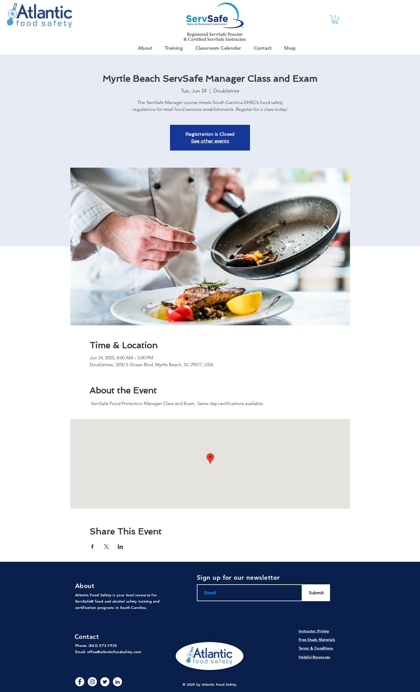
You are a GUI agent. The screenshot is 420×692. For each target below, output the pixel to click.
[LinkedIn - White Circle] (117, 681)
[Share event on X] (106, 546)
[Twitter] (104, 681)
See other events (210, 141)
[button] (288, 48)
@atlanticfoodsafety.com (119, 651)
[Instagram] (92, 681)
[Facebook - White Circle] (79, 681)
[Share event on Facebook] (92, 546)
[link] (335, 19)
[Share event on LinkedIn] (120, 546)
